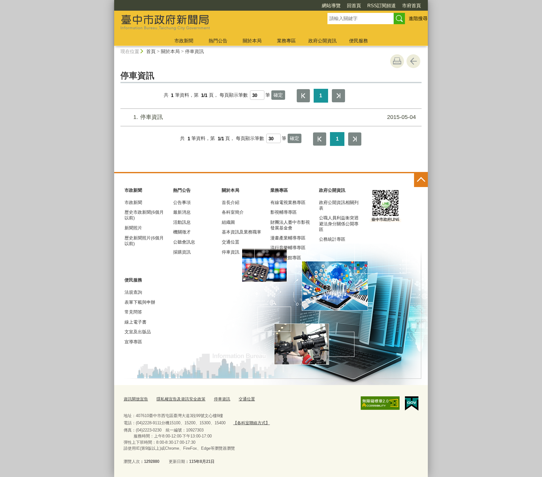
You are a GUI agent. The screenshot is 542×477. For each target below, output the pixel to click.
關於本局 (252, 40)
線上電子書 (135, 321)
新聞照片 (133, 227)
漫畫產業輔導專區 (288, 237)
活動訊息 (182, 222)
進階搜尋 (418, 18)
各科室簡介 (233, 212)
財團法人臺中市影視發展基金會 (290, 225)
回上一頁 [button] (413, 61)
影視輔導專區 (283, 212)
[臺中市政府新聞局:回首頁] (213, 22)
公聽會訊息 (184, 241)
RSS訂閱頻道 (381, 5)
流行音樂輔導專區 (288, 247)
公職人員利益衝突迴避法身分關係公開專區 (339, 223)
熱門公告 (218, 40)
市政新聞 (183, 40)
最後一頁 (338, 95)
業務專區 (286, 40)
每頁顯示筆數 (234, 95)
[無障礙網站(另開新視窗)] (380, 403)
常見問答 (133, 311)
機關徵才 (182, 231)
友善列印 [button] (397, 61)
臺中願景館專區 (285, 257)
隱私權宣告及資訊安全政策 (181, 399)
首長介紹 (230, 202)
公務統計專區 (332, 239)
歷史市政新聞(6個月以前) (144, 215)
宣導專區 (133, 341)
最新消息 (182, 212)
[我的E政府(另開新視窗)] (411, 403)
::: (111, 2)
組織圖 (228, 222)
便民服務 (358, 40)
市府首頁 (411, 5)
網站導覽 (331, 5)
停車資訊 (194, 51)
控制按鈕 (421, 180)
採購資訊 (182, 252)
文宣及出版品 (138, 331)
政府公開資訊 (322, 40)
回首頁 (354, 5)
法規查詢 (133, 292)
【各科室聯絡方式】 (251, 423)
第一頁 (303, 95)
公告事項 (182, 202)
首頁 (151, 51)
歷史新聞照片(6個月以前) (144, 240)
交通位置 (230, 241)
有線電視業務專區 (288, 202)
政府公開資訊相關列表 (339, 205)
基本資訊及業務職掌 (241, 231)
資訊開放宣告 (136, 399)
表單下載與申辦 (140, 302)
